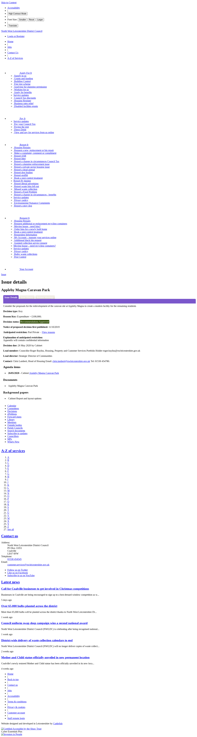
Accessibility (13, 7)
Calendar (11, 405)
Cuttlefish (57, 723)
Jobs (9, 47)
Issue (3, 274)
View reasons (48, 332)
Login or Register (15, 36)
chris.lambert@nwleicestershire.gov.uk (71, 361)
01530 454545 (14, 559)
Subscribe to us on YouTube (21, 575)
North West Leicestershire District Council (21, 31)
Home (10, 41)
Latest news (10, 582)
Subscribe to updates (17, 433)
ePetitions (12, 414)
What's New (13, 441)
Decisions (12, 411)
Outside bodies (14, 425)
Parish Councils (15, 428)
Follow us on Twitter (17, 570)
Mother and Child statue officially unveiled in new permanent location (45, 657)
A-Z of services (13, 451)
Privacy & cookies (16, 707)
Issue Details (10, 297)
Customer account (16, 712)
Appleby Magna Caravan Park (44, 373)
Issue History (27, 297)
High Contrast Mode (17, 13)
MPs (9, 439)
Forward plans (14, 416)
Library (11, 419)
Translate (13, 25)
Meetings (11, 422)
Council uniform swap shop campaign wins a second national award (44, 623)
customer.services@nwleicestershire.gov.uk (28, 564)
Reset (31, 19)
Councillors (13, 436)
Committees (13, 408)
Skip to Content (8, 2)
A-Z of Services (15, 58)
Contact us (9, 536)
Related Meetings (45, 297)
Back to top (13, 679)
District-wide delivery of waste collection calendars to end (37, 640)
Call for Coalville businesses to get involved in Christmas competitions (45, 588)
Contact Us (12, 52)
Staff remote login (16, 718)
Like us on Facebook (17, 572)
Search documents (16, 430)
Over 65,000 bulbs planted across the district (29, 606)
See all (10, 529)
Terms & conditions (16, 701)
